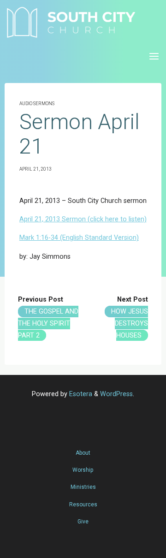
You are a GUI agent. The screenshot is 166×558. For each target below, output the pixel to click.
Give (83, 521)
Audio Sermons (36, 103)
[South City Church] (70, 22)
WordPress (116, 394)
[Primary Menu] (154, 56)
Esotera (79, 394)
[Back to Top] (83, 448)
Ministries (83, 487)
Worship (83, 470)
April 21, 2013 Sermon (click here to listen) (83, 219)
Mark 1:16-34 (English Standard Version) (79, 238)
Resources (83, 504)
